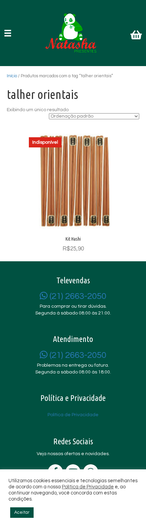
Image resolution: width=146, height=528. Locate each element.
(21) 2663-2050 (77, 296)
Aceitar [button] (22, 512)
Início (12, 76)
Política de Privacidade (88, 486)
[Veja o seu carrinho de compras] (137, 36)
